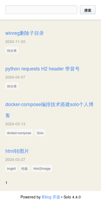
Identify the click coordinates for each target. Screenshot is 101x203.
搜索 (87, 10)
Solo (40, 132)
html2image (42, 168)
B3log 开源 (51, 196)
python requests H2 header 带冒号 (42, 68)
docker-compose (19, 132)
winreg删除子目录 (24, 32)
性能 (24, 168)
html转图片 (17, 150)
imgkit (11, 168)
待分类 (12, 50)
